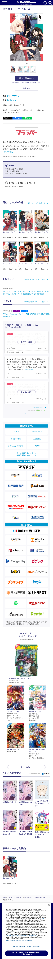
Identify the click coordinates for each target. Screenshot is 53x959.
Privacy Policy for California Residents (26, 947)
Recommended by (35, 773)
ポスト (8, 118)
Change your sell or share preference (19, 940)
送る (28, 118)
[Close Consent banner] (49, 905)
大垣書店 (15, 432)
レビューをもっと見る (35, 407)
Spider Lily (11, 100)
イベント (16, 311)
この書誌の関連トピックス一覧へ (33, 279)
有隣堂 (37, 446)
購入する (26, 88)
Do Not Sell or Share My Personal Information (22, 935)
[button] (44, 71)
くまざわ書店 (16, 439)
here (42, 918)
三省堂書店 (37, 439)
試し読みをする (28, 78)
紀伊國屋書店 (37, 432)
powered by (31, 410)
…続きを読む (8, 152)
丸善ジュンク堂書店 (15, 446)
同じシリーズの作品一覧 (36, 203)
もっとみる (25, 767)
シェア (18, 118)
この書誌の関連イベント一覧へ (34, 302)
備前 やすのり (13, 96)
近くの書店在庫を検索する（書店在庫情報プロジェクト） (26, 454)
